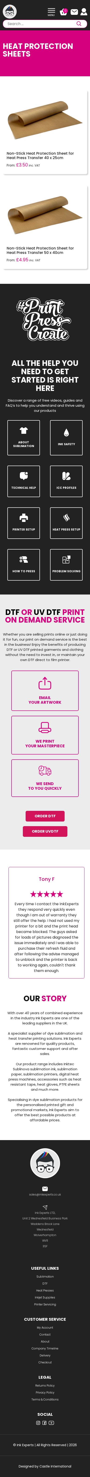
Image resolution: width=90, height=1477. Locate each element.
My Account (45, 1328)
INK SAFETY (66, 444)
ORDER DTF (45, 816)
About (45, 1341)
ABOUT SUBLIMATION (23, 444)
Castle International (55, 1466)
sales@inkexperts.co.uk (45, 1194)
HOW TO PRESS (23, 571)
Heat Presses (45, 1290)
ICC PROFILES (66, 488)
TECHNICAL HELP (23, 488)
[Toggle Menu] (51, 10)
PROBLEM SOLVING (66, 571)
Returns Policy (45, 1385)
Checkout (45, 1362)
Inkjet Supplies (45, 1297)
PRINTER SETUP (23, 529)
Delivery (45, 1355)
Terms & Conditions (45, 1399)
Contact (45, 1334)
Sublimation (45, 1277)
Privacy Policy (45, 1392)
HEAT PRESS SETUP (66, 529)
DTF (45, 1283)
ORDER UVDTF (45, 831)
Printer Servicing (45, 1304)
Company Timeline (45, 1348)
